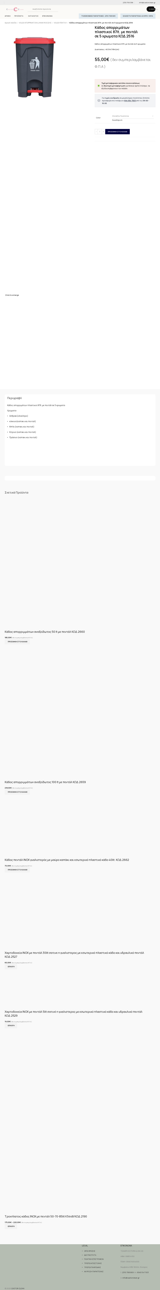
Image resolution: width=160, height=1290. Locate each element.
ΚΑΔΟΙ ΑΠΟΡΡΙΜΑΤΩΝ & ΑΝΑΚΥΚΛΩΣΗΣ (35, 22)
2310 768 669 (128, 1272)
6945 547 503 (143, 1272)
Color (98, 117)
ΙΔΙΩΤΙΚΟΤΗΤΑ (90, 1255)
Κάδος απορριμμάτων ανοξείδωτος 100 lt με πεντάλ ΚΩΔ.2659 (45, 782)
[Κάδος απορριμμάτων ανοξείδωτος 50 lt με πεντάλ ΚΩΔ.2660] (68, 560)
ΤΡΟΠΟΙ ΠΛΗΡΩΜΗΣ (92, 1267)
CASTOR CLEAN (17, 1288)
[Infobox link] (126, 3)
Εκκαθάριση (117, 120)
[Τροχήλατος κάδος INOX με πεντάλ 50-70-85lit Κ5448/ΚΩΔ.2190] (69, 1086)
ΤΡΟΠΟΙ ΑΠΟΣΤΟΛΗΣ (93, 1263)
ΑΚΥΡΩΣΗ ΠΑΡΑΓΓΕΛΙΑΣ (93, 1271)
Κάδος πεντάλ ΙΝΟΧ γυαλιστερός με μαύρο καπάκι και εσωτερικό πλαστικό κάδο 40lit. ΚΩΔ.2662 (67, 860)
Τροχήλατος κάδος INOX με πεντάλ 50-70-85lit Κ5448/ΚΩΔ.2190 (46, 1216)
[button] (17, 641)
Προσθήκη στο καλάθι (117, 131)
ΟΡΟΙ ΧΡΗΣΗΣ (89, 1251)
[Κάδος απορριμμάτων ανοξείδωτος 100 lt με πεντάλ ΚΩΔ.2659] (69, 709)
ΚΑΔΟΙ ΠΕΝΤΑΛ (60, 22)
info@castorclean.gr (131, 1278)
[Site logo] (15, 9)
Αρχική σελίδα (10, 22)
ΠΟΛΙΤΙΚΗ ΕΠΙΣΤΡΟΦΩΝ (94, 1259)
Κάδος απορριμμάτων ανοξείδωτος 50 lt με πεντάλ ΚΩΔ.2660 (45, 632)
